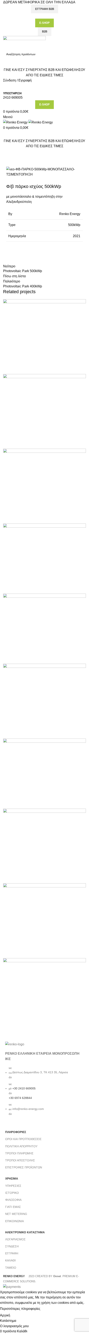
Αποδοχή (50, 1309)
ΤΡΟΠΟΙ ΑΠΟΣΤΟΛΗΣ (20, 1160)
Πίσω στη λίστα (14, 276)
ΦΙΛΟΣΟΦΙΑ (13, 1199)
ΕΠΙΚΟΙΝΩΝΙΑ (14, 1221)
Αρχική (7, 161)
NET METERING (16, 1214)
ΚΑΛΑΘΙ (10, 1260)
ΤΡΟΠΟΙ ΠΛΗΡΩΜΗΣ (19, 1153)
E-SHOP (44, 22)
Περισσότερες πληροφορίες (20, 1309)
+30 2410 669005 (24, 1088)
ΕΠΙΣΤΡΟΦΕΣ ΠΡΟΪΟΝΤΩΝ (23, 1167)
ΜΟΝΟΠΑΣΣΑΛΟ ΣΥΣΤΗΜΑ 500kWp (36, 802)
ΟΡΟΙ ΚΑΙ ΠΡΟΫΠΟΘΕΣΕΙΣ (23, 1139)
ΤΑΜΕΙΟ (10, 1267)
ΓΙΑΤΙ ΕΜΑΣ (13, 1206)
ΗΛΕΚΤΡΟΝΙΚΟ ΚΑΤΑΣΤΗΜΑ (25, 1232)
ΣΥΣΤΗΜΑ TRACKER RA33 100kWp (36, 587)
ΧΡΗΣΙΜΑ (11, 1178)
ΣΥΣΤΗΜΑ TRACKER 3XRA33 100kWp (38, 657)
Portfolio (22, 161)
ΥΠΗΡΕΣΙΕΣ (13, 1185)
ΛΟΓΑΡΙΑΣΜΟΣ (15, 1239)
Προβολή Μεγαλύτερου (83, 302)
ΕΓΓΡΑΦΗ (11, 1253)
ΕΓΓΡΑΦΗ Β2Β (44, 9)
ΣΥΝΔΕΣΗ (12, 1246)
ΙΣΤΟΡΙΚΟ (12, 1192)
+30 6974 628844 (20, 1098)
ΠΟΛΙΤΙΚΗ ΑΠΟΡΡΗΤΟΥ (21, 1146)
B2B (44, 31)
